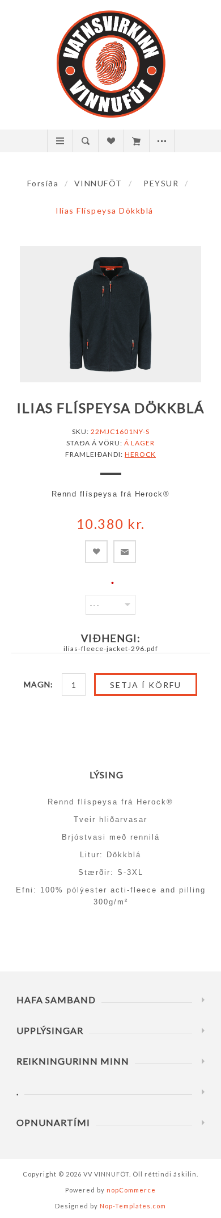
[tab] (111, 774)
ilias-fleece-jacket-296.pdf (110, 648)
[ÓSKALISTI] (111, 141)
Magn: (38, 684)
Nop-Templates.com (133, 1205)
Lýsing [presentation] (107, 774)
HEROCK (140, 454)
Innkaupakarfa (136, 141)
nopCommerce (131, 1190)
